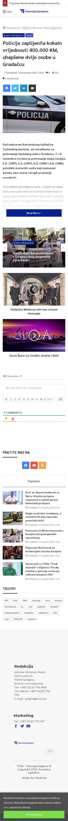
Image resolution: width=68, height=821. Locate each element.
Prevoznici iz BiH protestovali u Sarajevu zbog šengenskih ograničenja (44, 534)
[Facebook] (6, 88)
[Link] (41, 399)
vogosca (32, 618)
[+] (50, 399)
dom (15, 600)
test (55, 612)
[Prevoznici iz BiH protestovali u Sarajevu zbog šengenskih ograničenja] (13, 535)
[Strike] (19, 399)
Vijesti (26, 28)
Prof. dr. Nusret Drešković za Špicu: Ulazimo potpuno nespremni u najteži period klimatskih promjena (42, 498)
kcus (48, 600)
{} (45, 399)
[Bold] (6, 399)
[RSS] (42, 465)
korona (58, 600)
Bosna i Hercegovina (47, 28)
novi (30, 606)
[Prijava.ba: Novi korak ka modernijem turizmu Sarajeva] (13, 552)
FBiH (25, 600)
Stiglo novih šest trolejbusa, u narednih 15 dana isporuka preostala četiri (43, 517)
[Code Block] (36, 399)
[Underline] (15, 399)
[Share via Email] (32, 88)
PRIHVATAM (34, 814)
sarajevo (54, 606)
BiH (6, 600)
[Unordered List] (28, 399)
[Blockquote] (32, 399)
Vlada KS (18, 618)
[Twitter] (15, 88)
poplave (41, 606)
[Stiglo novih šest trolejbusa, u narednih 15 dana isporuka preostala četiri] (13, 518)
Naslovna (13, 28)
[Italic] (10, 399)
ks (22, 606)
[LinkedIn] (23, 88)
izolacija (36, 600)
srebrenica (43, 612)
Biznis (16, 246)
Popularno (34, 481)
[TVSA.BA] (34, 11)
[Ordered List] (23, 399)
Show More (33, 213)
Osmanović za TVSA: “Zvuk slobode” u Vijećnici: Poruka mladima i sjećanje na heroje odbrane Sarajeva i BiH (42, 569)
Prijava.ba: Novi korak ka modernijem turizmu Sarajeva (37, 3)
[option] (34, 247)
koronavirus (10, 606)
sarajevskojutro (12, 612)
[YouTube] (34, 465)
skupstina (29, 612)
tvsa (7, 618)
